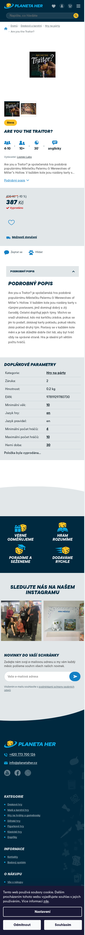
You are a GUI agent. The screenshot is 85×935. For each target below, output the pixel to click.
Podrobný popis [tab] (22, 271)
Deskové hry (14, 804)
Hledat (75, 15)
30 (48, 445)
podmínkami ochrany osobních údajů (39, 688)
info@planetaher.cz (23, 762)
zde (46, 901)
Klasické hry (14, 831)
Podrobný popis (14, 180)
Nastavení (42, 911)
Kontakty (12, 856)
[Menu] (78, 5)
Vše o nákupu (15, 882)
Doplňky (12, 837)
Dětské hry (13, 821)
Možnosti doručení (24, 237)
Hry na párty (56, 373)
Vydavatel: (18, 157)
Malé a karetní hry (18, 810)
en (48, 413)
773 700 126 (22, 754)
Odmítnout (22, 925)
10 (48, 405)
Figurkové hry (15, 826)
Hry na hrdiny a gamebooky (23, 815)
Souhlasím (63, 925)
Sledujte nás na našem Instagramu (42, 589)
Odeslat (74, 676)
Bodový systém (16, 862)
